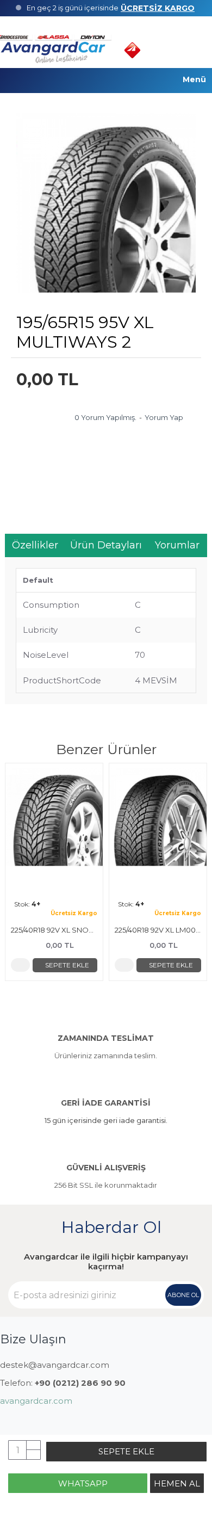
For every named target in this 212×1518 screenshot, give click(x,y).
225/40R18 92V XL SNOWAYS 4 (54, 929)
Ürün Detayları (106, 545)
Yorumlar (177, 545)
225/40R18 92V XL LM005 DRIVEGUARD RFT (158, 929)
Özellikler (35, 545)
